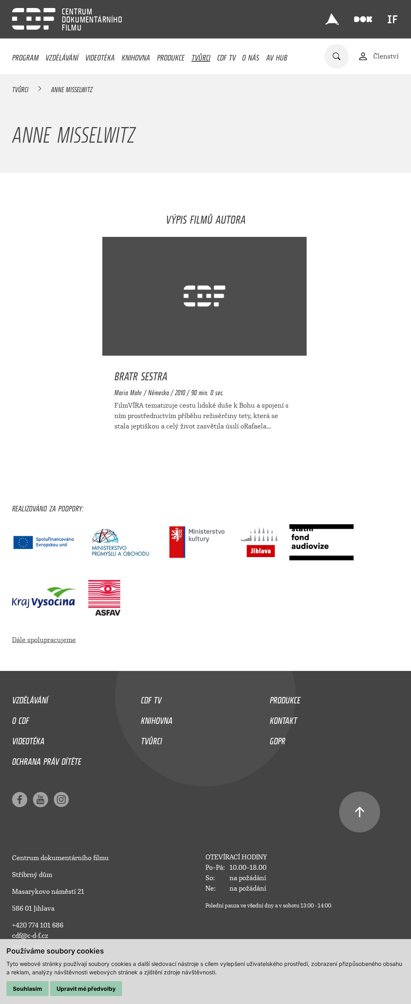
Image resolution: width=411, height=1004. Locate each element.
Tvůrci (200, 55)
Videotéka (100, 55)
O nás (250, 55)
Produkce (171, 55)
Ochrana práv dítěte (46, 759)
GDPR (277, 739)
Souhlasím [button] (27, 988)
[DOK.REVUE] (363, 19)
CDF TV (226, 55)
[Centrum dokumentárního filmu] (33, 19)
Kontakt (283, 718)
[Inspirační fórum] (392, 19)
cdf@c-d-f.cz (30, 935)
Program (25, 55)
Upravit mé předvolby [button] (86, 988)
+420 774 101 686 (37, 925)
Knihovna (136, 55)
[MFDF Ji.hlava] (332, 19)
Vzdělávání (61, 55)
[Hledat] (336, 56)
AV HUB (276, 55)
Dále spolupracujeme (44, 640)
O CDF (20, 718)
